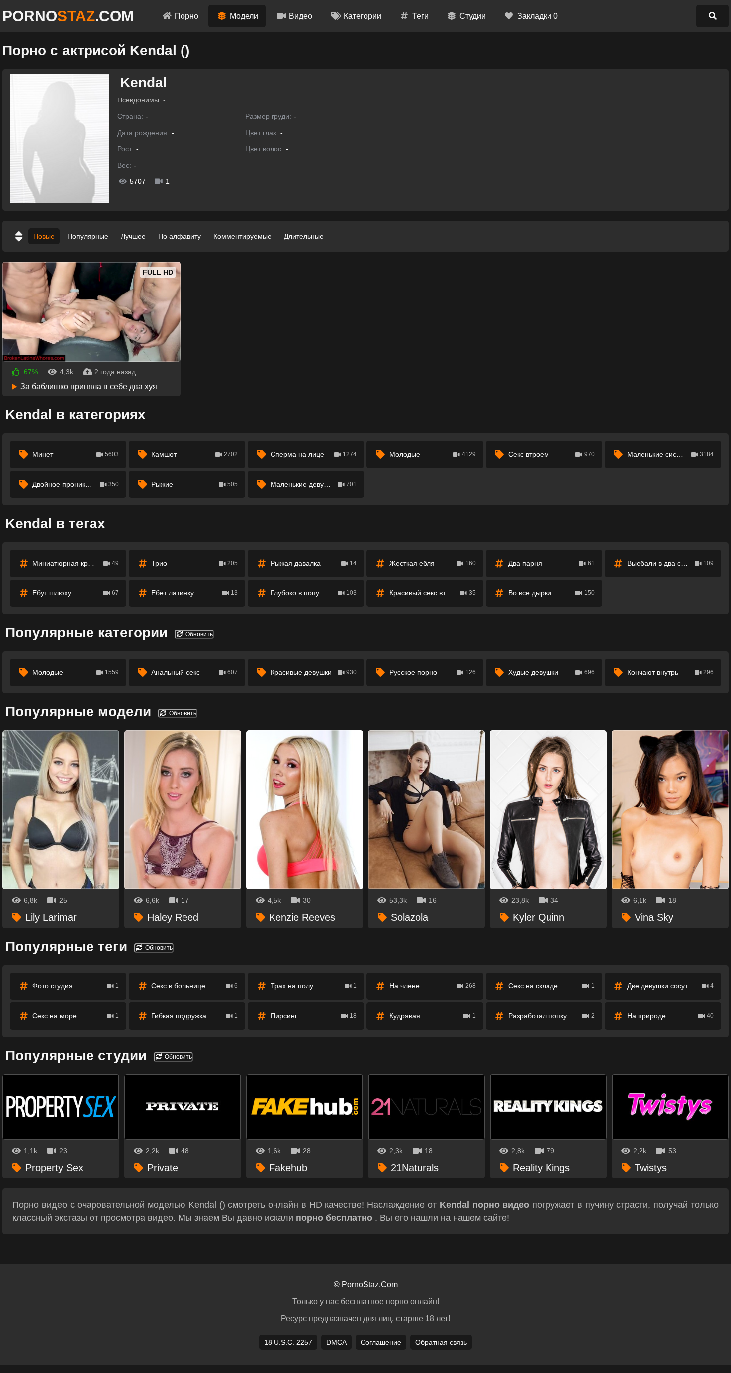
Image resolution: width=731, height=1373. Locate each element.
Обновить (198, 634)
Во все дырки (551, 593)
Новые (44, 236)
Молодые (432, 454)
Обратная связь (441, 1342)
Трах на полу (314, 986)
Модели (244, 16)
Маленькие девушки (314, 484)
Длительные (304, 236)
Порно (186, 16)
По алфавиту (179, 236)
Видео (300, 16)
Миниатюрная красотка (75, 563)
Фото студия (75, 986)
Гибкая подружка (194, 1016)
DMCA (336, 1342)
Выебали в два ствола (670, 563)
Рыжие (194, 484)
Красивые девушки (314, 672)
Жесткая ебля (432, 563)
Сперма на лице (314, 454)
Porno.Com (68, 16)
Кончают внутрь (670, 672)
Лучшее (133, 236)
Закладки (537, 16)
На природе (670, 1016)
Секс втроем (551, 454)
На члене (432, 986)
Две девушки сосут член (670, 986)
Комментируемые (242, 236)
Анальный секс (194, 672)
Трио (194, 563)
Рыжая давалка (314, 563)
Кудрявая (432, 1016)
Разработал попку (551, 1016)
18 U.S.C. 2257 (288, 1342)
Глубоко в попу (314, 593)
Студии (472, 16)
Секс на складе (551, 986)
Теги (420, 16)
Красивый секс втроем (432, 593)
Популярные (87, 236)
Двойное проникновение (75, 484)
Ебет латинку (194, 593)
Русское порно (432, 672)
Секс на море (75, 1016)
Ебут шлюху (75, 593)
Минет (75, 454)
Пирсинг (314, 1016)
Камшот (194, 454)
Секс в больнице (194, 986)
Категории (362, 16)
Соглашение (381, 1342)
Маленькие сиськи (670, 454)
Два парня (551, 563)
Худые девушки (551, 672)
